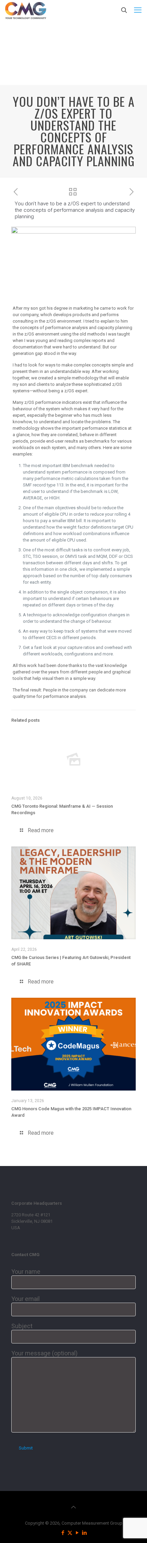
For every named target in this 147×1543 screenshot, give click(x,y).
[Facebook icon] (62, 1533)
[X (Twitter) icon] (69, 1533)
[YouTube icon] (77, 1533)
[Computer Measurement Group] (25, 10)
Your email (25, 1298)
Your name (25, 1271)
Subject (21, 1326)
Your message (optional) (44, 1353)
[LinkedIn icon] (84, 1533)
